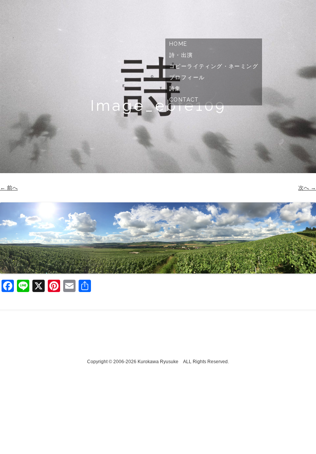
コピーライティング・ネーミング (213, 66)
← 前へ (9, 188)
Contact (184, 100)
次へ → (307, 188)
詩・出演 (181, 55)
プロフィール (187, 77)
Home (178, 44)
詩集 (175, 88)
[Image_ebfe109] (158, 238)
